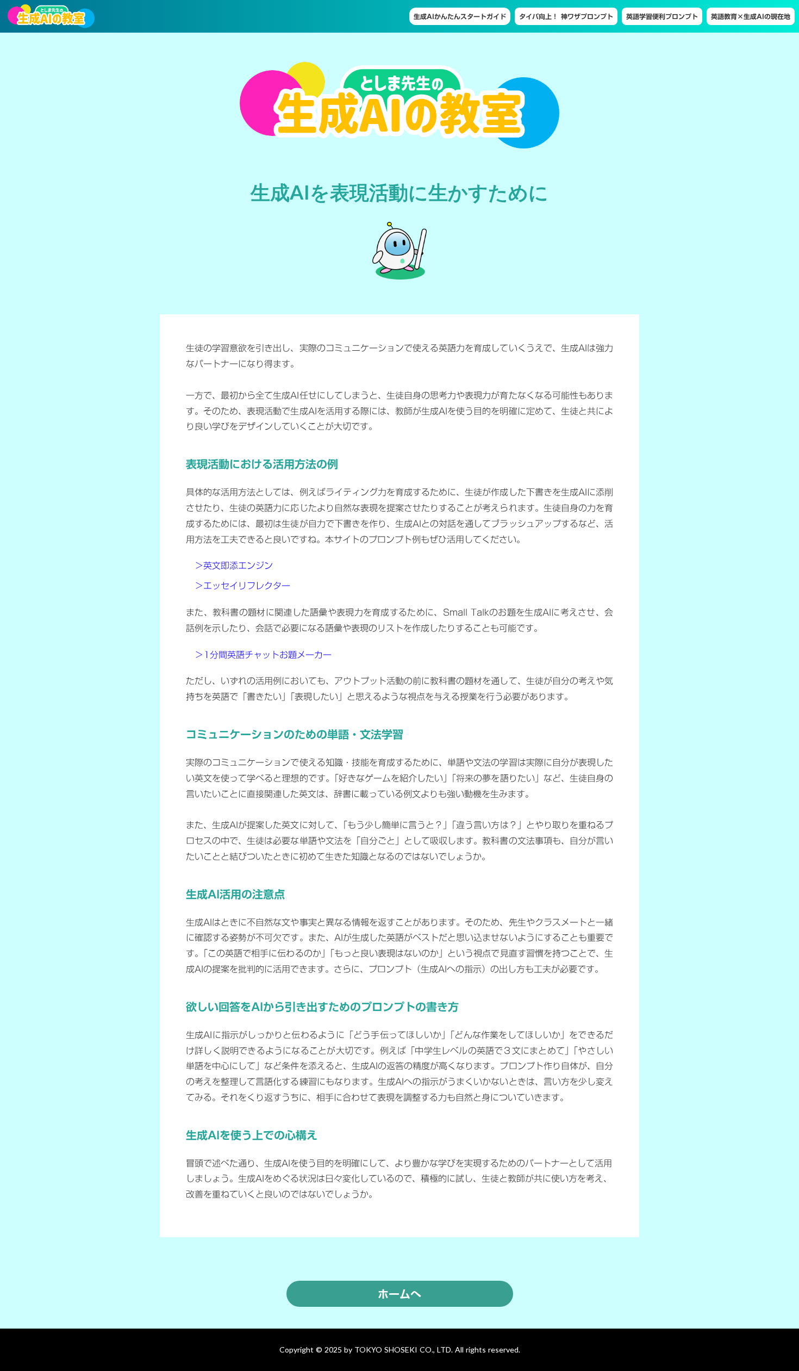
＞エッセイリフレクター (238, 586)
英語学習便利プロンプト (662, 16)
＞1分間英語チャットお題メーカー (259, 655)
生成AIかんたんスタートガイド (460, 16)
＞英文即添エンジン (229, 566)
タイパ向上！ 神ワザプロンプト (566, 16)
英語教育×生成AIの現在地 (750, 16)
